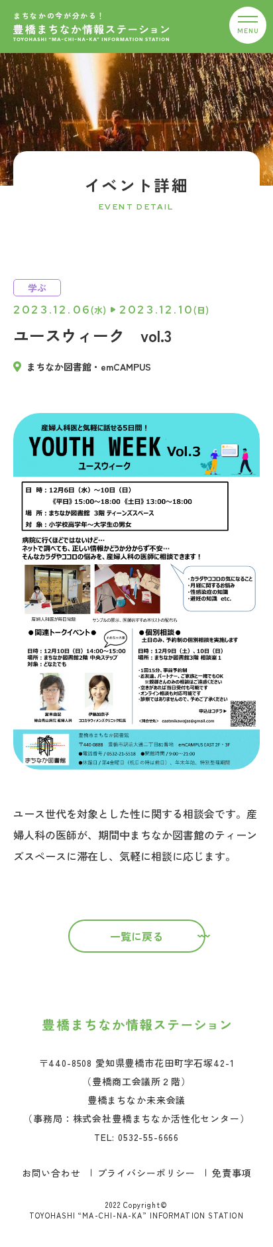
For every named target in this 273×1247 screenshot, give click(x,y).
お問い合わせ (51, 1172)
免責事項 (231, 1172)
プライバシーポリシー (146, 1172)
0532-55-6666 (148, 1137)
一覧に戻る (136, 936)
